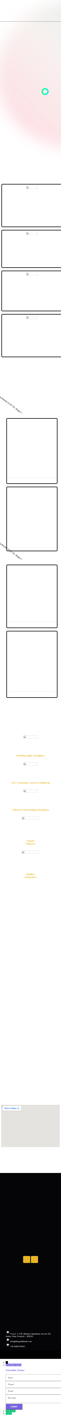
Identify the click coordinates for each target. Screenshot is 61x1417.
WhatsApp (11, 1411)
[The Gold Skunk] (16, 2)
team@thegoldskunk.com (41, 988)
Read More (17, 475)
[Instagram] (34, 1259)
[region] (30, 38)
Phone (9, 1413)
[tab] (32, 475)
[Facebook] (26, 1259)
